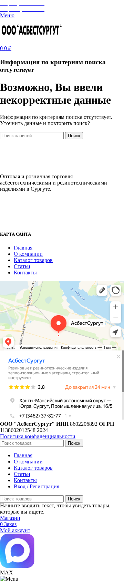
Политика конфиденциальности (37, 436)
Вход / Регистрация (36, 486)
